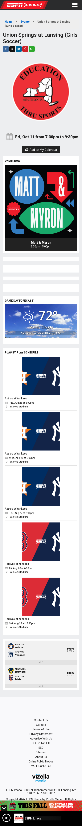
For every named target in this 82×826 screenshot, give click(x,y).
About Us (41, 757)
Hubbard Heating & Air (49, 333)
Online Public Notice (41, 761)
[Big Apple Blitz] (41, 806)
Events (25, 21)
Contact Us (41, 720)
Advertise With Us (41, 738)
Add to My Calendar (43, 150)
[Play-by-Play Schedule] (41, 376)
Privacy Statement (41, 734)
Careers (41, 724)
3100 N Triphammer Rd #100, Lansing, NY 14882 (50, 791)
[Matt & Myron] (41, 201)
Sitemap (41, 752)
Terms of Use (41, 729)
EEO (41, 747)
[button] (75, 5)
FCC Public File (41, 743)
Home (9, 21)
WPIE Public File (41, 766)
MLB (41, 662)
